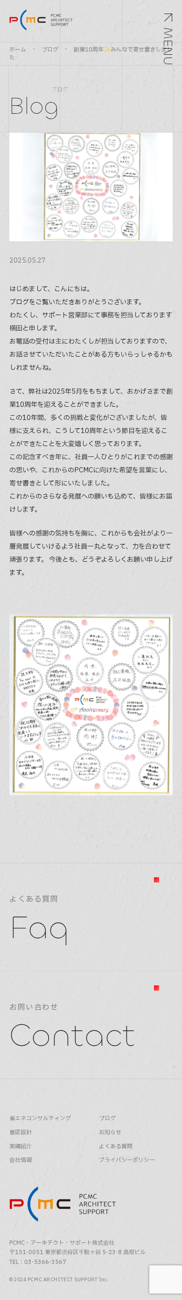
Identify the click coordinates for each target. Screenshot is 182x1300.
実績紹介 (20, 1147)
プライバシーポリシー (127, 1160)
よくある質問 (116, 1147)
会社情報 (20, 1160)
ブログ (50, 49)
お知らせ (110, 1133)
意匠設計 (20, 1133)
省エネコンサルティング (40, 1119)
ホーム (17, 49)
